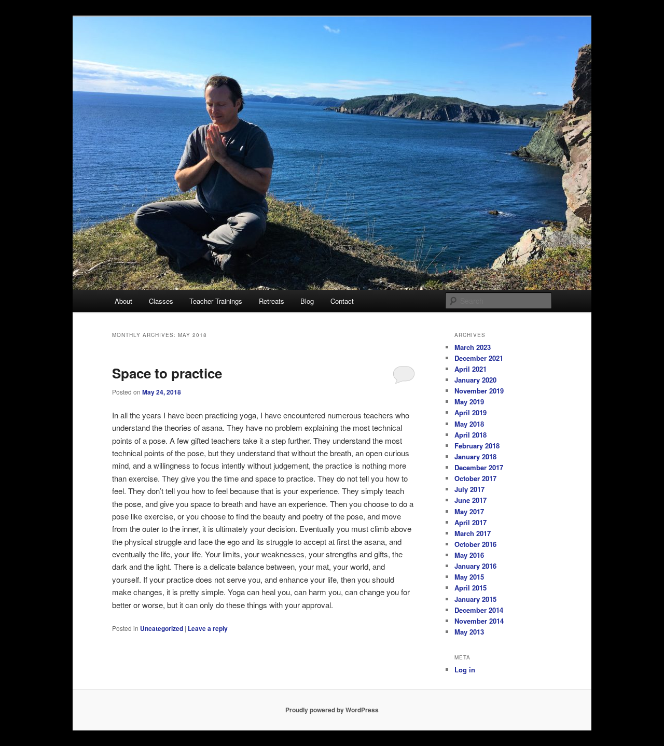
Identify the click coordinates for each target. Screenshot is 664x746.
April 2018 (470, 435)
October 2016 (475, 544)
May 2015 (469, 577)
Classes (161, 301)
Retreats (271, 301)
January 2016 (475, 566)
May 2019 (469, 401)
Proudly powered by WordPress (332, 709)
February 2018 (477, 446)
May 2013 (469, 632)
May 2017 (469, 511)
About (123, 301)
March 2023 (472, 347)
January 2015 (475, 599)
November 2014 (479, 621)
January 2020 (475, 380)
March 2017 (472, 533)
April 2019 (470, 412)
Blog (307, 301)
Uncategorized (161, 628)
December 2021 (478, 358)
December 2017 (478, 467)
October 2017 (475, 478)
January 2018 (475, 456)
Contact (342, 301)
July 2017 (469, 489)
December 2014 (478, 610)
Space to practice (167, 373)
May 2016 (469, 555)
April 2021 (470, 369)
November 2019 (479, 391)
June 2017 (470, 500)
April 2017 (470, 522)
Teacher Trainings (215, 301)
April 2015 (470, 588)
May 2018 (469, 424)
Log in (464, 669)
